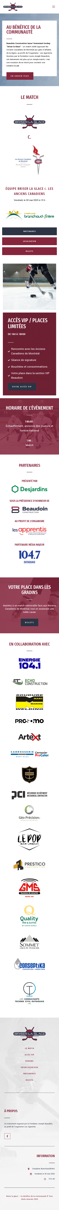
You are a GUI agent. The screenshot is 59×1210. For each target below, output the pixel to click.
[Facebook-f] (7, 1136)
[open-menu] (52, 6)
